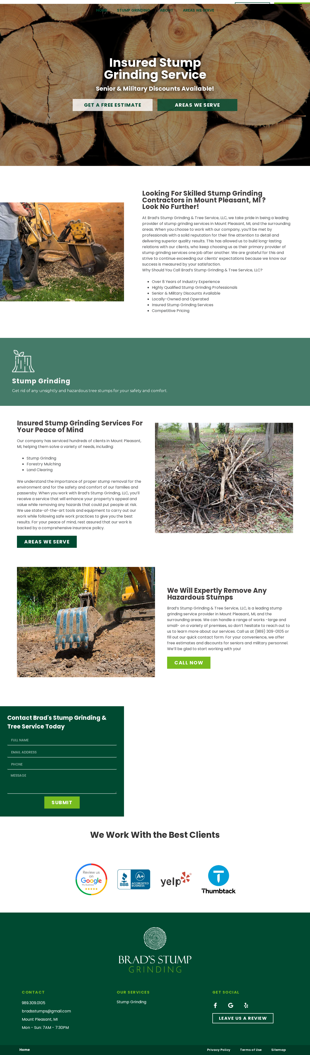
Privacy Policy (218, 1050)
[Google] (230, 1005)
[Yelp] (246, 1005)
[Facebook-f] (215, 1005)
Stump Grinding (133, 10)
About (166, 10)
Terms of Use (251, 1050)
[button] (113, 105)
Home (101, 10)
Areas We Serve (198, 10)
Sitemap (278, 1050)
